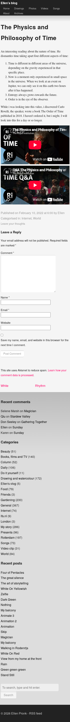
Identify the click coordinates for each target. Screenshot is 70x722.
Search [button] (8, 695)
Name (5, 297)
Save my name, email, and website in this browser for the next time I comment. (35, 342)
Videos (44, 8)
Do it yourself (9, 473)
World (37, 218)
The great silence (12, 578)
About (6, 13)
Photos (32, 8)
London (6, 521)
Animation (7, 626)
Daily (4, 467)
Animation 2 (9, 621)
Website (5, 322)
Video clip (7, 548)
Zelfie (4, 594)
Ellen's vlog (8, 483)
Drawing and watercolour (17, 478)
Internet (27, 218)
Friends (6, 494)
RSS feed (35, 713)
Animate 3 (7, 615)
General (6, 505)
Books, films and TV (14, 456)
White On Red (10, 653)
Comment (7, 253)
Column (6, 462)
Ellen (61, 213)
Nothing (6, 605)
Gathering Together (34, 422)
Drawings (19, 8)
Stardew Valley (20, 416)
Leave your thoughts (13, 223)
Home (6, 8)
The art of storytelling (14, 583)
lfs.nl (4, 516)
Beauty (5, 451)
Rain (4, 664)
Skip (4, 632)
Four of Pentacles (12, 572)
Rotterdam (8, 537)
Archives (18, 13)
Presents (7, 532)
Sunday (18, 427)
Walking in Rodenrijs (14, 648)
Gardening (8, 500)
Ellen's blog (9, 3)
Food (4, 489)
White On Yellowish (14, 588)
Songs (56, 8)
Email (5, 310)
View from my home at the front (21, 658)
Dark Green (8, 599)
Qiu (3, 416)
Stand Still (7, 675)
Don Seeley (8, 422)
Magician (30, 411)
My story (6, 527)
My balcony (8, 610)
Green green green (13, 669)
